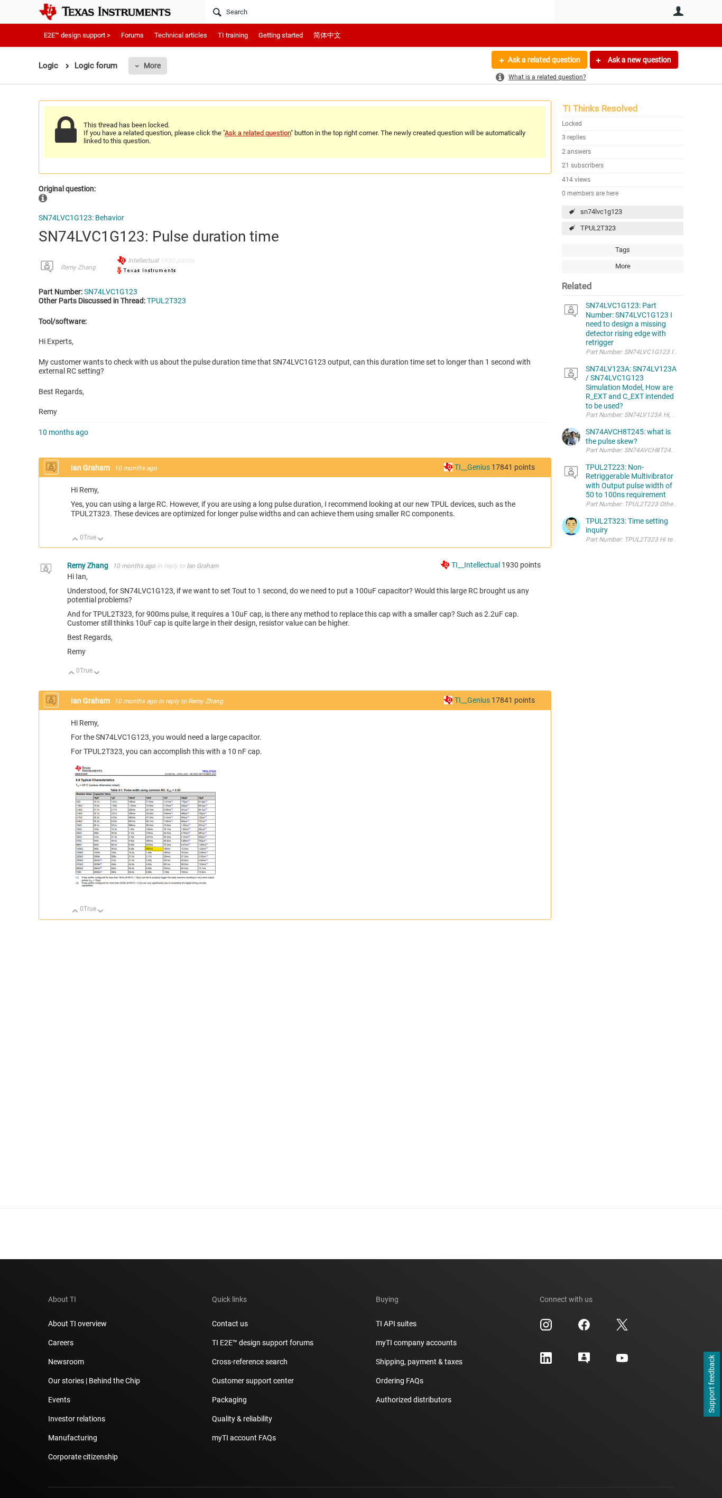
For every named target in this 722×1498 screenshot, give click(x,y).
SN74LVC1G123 (110, 291)
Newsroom (66, 1361)
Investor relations (76, 1419)
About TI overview (77, 1323)
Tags (622, 250)
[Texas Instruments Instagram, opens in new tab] (546, 1328)
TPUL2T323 (598, 228)
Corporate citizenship (83, 1457)
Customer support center (253, 1380)
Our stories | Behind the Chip (94, 1380)
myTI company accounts (416, 1342)
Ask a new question (638, 59)
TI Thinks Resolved (600, 108)
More (152, 65)
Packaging (229, 1399)
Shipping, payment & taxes (419, 1361)
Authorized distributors (413, 1399)
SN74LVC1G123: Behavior (81, 217)
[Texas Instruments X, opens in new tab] (622, 1328)
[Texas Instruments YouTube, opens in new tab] (622, 1361)
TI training (233, 35)
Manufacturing (72, 1438)
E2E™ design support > (77, 35)
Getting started (280, 35)
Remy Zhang (78, 267)
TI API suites (396, 1323)
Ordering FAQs (399, 1380)
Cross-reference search (250, 1361)
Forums (132, 35)
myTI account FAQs (244, 1438)
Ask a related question (544, 59)
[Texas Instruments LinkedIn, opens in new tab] (546, 1361)
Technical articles (180, 35)
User (678, 11)
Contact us (230, 1323)
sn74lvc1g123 (601, 212)
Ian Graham (91, 467)
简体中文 (327, 35)
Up (75, 539)
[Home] (113, 11)
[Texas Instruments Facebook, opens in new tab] (584, 1328)
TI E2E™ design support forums (262, 1342)
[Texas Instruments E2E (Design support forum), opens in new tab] (584, 1361)
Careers (60, 1342)
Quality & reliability (242, 1419)
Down (100, 539)
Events (59, 1399)
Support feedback (711, 1384)
